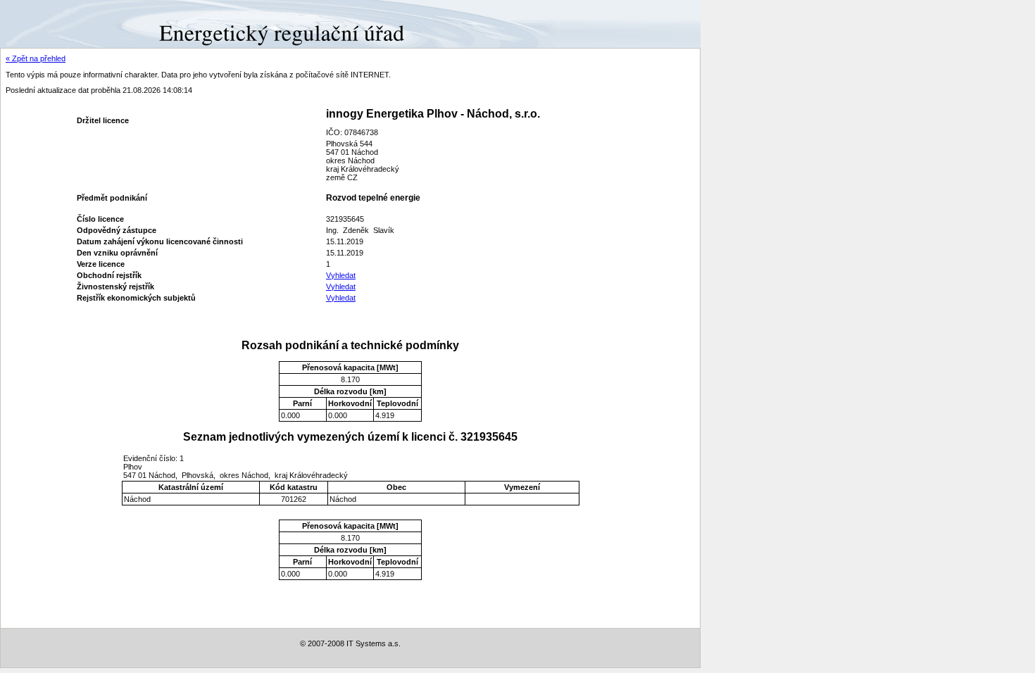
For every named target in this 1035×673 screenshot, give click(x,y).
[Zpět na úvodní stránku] (51, 23)
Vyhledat (341, 275)
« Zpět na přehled (35, 58)
